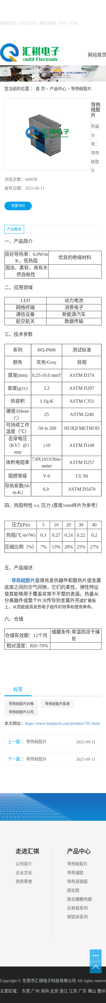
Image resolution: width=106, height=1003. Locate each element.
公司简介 (24, 864)
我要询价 (18, 206)
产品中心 (58, 89)
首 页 (40, 89)
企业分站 (28, 23)
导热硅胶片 (81, 89)
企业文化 (24, 873)
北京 (54, 991)
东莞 (26, 991)
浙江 (63, 991)
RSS (63, 23)
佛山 (92, 991)
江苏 (73, 991)
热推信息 (8, 23)
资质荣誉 (24, 881)
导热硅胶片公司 (21, 712)
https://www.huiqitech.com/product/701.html (62, 723)
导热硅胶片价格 (21, 704)
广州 (35, 991)
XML (74, 23)
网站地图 (47, 23)
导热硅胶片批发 (57, 704)
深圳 (45, 991)
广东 (82, 991)
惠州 (101, 991)
